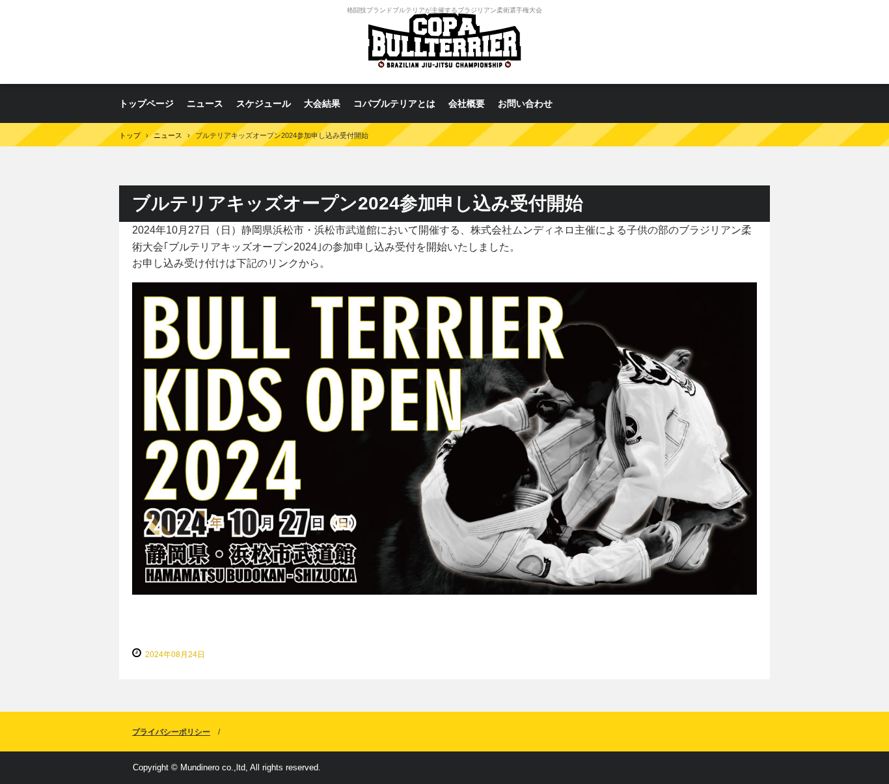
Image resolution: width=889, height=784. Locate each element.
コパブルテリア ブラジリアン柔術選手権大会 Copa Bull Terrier (444, 42)
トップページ (146, 103)
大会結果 (322, 103)
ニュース (205, 103)
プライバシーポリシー (171, 732)
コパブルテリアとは (394, 103)
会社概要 (466, 103)
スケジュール (263, 103)
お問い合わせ (525, 103)
